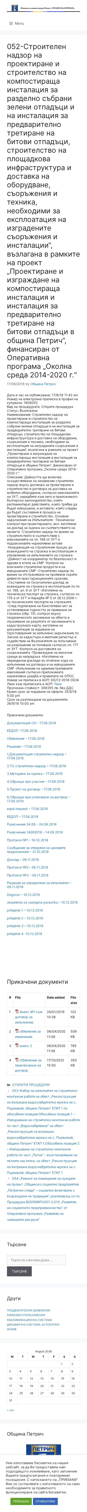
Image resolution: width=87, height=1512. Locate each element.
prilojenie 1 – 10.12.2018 (25, 910)
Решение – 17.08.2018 (24, 746)
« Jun (10, 1410)
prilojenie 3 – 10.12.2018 (25, 926)
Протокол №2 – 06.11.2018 (27, 867)
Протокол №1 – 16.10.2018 (27, 840)
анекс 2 (26, 1046)
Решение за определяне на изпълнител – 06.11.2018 (39, 885)
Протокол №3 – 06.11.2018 (27, 875)
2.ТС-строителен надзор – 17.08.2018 (36, 766)
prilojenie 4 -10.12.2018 (24, 934)
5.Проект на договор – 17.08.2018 (33, 789)
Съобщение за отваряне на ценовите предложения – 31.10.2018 (36, 850)
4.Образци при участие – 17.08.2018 (35, 781)
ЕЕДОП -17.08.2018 (22, 731)
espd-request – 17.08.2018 (27, 809)
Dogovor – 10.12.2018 (23, 895)
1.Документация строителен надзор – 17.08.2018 (37, 756)
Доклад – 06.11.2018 (23, 860)
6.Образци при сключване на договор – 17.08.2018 (38, 799)
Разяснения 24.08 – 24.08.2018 (32, 824)
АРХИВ (11, 1329)
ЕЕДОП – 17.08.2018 (22, 817)
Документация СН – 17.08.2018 (31, 723)
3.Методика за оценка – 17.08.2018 (35, 774)
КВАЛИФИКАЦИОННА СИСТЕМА (29, 1320)
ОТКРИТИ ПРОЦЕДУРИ (31, 1085)
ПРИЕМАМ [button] (21, 1501)
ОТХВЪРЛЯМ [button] (45, 1501)
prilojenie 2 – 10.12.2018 (25, 918)
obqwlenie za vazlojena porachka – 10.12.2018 (42, 902)
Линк (58, 684)
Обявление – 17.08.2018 (26, 738)
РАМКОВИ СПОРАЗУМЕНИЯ (26, 1315)
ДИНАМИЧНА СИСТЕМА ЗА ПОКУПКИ (33, 1324)
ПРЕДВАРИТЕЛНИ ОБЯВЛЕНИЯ (28, 1310)
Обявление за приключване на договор (28, 1065)
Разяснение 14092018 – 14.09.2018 (35, 832)
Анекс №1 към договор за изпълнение (29, 1017)
